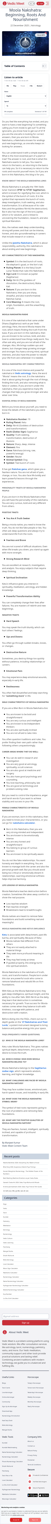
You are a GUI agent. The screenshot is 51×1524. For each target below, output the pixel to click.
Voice (6, 91)
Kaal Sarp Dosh (7, 1420)
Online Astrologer (8, 1397)
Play (14, 86)
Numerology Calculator (10, 1457)
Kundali (4, 1443)
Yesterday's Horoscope (35, 1392)
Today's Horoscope (34, 1383)
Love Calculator (7, 1480)
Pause (23, 86)
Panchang (5, 1471)
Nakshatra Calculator (9, 1494)
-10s (7, 86)
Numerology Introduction (11, 1416)
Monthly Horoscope (34, 1402)
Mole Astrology (7, 1425)
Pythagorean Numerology (11, 1489)
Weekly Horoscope (34, 1397)
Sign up (25, 1322)
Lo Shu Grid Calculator (10, 1485)
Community (6, 1402)
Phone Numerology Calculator (12, 1461)
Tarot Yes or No (7, 1475)
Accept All (16, 1520)
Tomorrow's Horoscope (36, 1388)
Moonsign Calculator (9, 1499)
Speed (6, 101)
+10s (30, 86)
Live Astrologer (7, 1392)
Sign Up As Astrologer (9, 1406)
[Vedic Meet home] (13, 3)
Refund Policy (32, 1451)
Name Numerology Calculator (12, 1452)
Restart (39, 86)
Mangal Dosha (7, 1430)
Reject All (35, 1520)
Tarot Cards (6, 1388)
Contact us (31, 1446)
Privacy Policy (32, 1455)
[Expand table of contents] (44, 66)
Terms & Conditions (34, 1465)
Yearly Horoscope (33, 1406)
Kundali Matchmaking (9, 1447)
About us (31, 1441)
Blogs (4, 1383)
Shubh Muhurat (7, 1466)
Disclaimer (31, 1460)
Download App (7, 1411)
